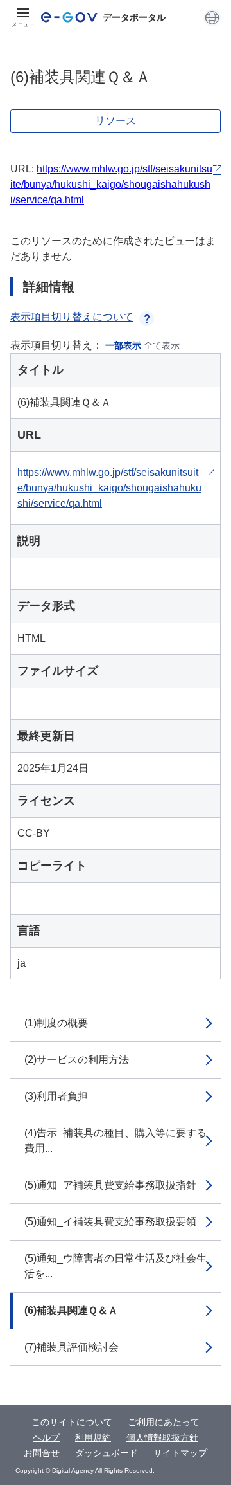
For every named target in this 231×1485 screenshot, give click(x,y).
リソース (115, 120)
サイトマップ (180, 1453)
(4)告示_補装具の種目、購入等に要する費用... (115, 1140)
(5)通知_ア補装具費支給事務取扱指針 (110, 1185)
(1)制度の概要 (56, 1022)
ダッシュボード (106, 1453)
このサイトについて (71, 1422)
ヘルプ (46, 1437)
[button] (212, 17)
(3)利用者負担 (56, 1096)
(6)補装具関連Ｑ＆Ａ (71, 1310)
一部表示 (123, 345)
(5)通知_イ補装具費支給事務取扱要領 (110, 1221)
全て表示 (162, 345)
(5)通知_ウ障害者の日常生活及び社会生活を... (115, 1266)
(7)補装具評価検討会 (71, 1347)
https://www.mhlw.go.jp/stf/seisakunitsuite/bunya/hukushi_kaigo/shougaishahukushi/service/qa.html (111, 184)
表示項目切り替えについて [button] (71, 316)
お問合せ (42, 1453)
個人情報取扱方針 (162, 1437)
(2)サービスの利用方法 (76, 1059)
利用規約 (93, 1437)
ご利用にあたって (164, 1422)
